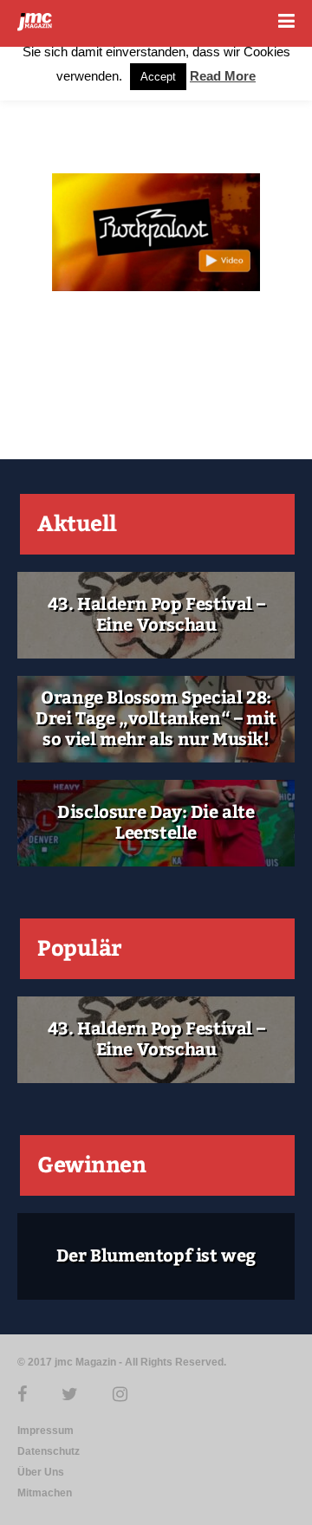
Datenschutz (48, 1451)
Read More (223, 75)
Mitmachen (44, 1493)
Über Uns (40, 1472)
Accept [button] (158, 76)
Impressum (45, 1430)
